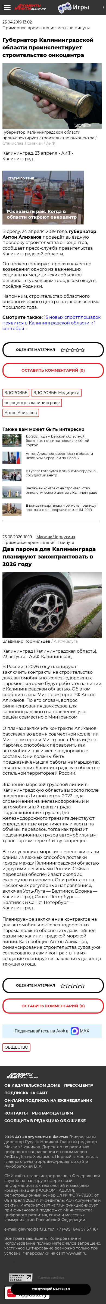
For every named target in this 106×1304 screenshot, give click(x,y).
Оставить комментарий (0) (53, 370)
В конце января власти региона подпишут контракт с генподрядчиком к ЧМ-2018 (62, 507)
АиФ (50, 143)
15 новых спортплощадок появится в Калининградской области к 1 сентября (51, 323)
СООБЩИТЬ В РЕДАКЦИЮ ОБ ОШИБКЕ (45, 1120)
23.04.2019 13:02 (17, 22)
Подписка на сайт (26, 1092)
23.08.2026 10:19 (17, 536)
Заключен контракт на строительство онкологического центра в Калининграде (61, 490)
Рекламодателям (52, 1113)
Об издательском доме (32, 1085)
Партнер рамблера (51, 1277)
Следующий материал (51, 1289)
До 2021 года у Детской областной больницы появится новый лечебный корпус (57, 440)
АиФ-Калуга (66, 641)
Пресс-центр (78, 1085)
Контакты (16, 1113)
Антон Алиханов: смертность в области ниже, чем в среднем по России (59, 456)
